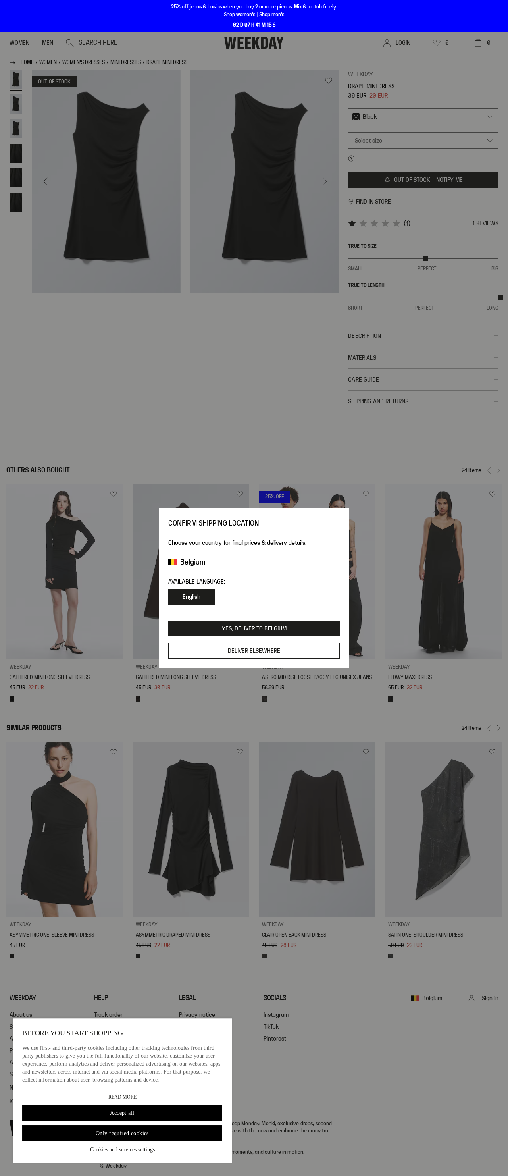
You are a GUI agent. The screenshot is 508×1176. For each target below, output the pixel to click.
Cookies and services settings (122, 1150)
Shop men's (271, 14)
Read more (122, 1097)
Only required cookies (122, 1133)
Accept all (122, 1113)
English (191, 597)
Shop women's (239, 14)
